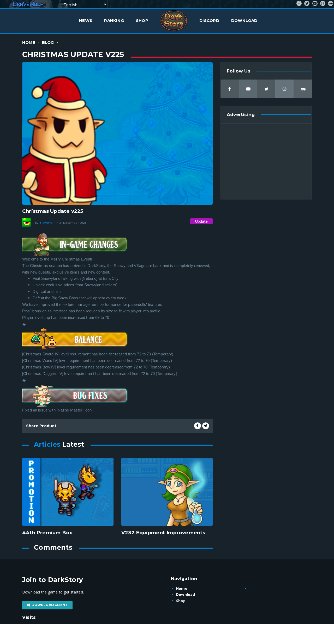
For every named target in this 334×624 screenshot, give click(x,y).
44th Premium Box (47, 533)
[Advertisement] (266, 161)
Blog (48, 42)
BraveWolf (47, 222)
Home (28, 42)
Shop (142, 20)
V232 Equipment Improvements (163, 533)
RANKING (114, 20)
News (85, 20)
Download (244, 20)
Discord (209, 20)
